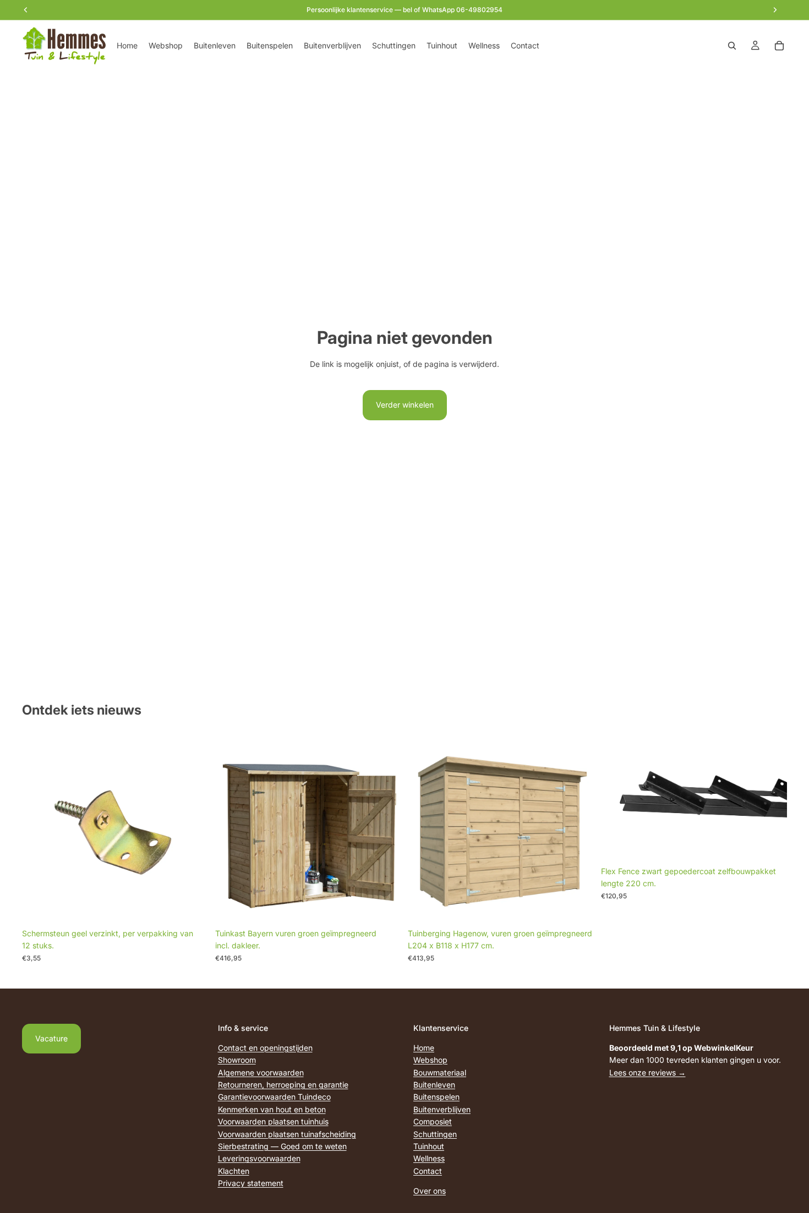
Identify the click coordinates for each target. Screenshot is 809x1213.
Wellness (429, 1158)
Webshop (430, 1059)
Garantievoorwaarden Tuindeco (274, 1096)
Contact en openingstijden (265, 1047)
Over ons (429, 1190)
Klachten (233, 1171)
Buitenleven (434, 1084)
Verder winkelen (405, 404)
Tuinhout (428, 1146)
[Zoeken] (732, 46)
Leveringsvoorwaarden (259, 1158)
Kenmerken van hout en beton (272, 1109)
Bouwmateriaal (439, 1072)
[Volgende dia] (770, 799)
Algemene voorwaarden (261, 1072)
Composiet (432, 1121)
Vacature (51, 1038)
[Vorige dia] (617, 799)
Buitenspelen (436, 1096)
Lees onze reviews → (647, 1072)
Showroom (237, 1059)
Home (423, 1047)
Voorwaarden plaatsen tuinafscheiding (287, 1134)
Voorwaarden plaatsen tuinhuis (273, 1121)
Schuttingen (435, 1134)
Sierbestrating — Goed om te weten (282, 1146)
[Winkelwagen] (779, 46)
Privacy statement (250, 1183)
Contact (427, 1171)
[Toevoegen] (191, 906)
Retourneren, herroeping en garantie (283, 1084)
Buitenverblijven (442, 1109)
